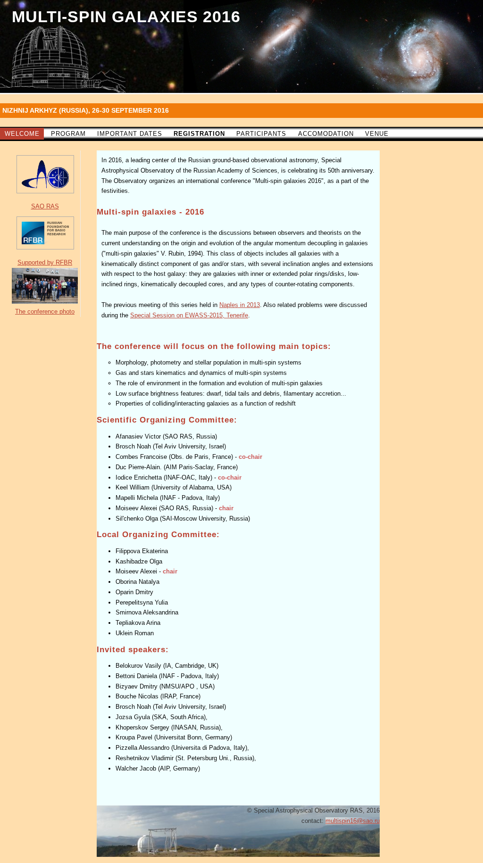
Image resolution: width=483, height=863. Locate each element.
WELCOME (22, 133)
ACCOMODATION (326, 133)
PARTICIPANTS (261, 133)
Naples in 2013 (239, 304)
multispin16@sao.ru (352, 820)
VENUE (377, 133)
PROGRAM (68, 133)
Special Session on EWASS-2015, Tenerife (189, 315)
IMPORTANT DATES (129, 133)
